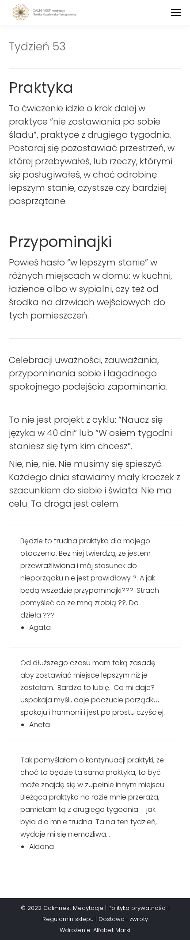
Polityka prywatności (137, 908)
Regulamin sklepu (68, 919)
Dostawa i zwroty (123, 919)
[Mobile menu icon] (176, 12)
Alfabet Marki (111, 930)
